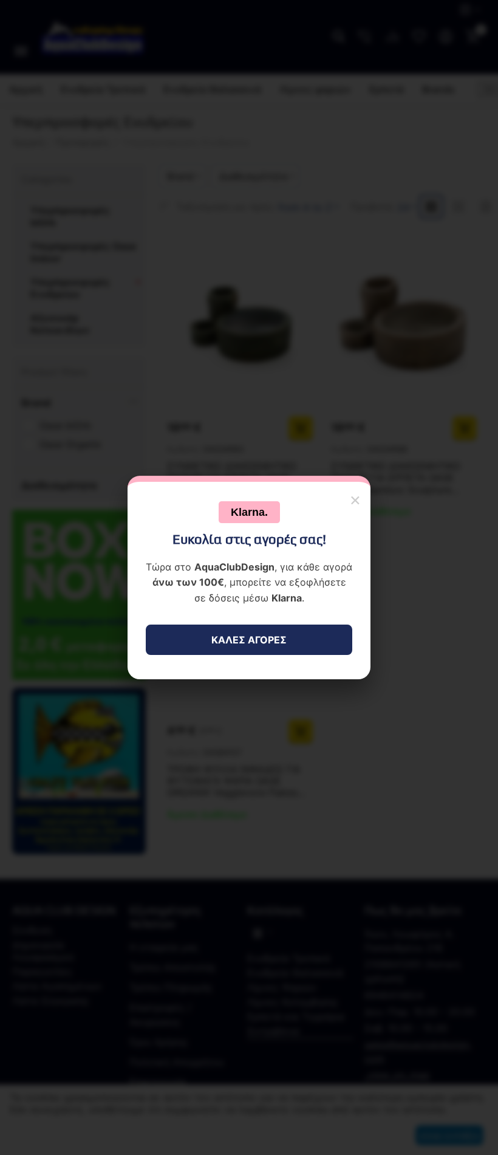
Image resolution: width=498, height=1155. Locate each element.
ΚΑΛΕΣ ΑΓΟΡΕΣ (249, 640)
